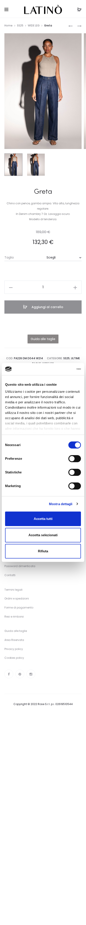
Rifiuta (43, 551)
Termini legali (13, 590)
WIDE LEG (34, 25)
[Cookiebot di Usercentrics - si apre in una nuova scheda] (62, 369)
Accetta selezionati (43, 535)
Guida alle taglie (15, 631)
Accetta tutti (43, 519)
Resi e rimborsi (14, 616)
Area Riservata (14, 640)
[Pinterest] (19, 674)
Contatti (9, 575)
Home (8, 25)
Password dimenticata (19, 566)
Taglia (9, 257)
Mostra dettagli (61, 504)
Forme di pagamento (18, 607)
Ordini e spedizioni (16, 598)
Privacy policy (13, 649)
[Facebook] (8, 674)
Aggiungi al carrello (47, 307)
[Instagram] (30, 674)
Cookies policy (14, 658)
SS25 (20, 25)
